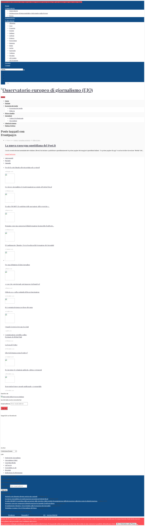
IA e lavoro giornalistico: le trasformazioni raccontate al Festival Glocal (28, 187)
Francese (12, 28)
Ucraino (12, 55)
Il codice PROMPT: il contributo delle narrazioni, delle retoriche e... (27, 206)
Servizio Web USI (52, 515)
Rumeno (12, 43)
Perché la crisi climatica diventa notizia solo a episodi (22, 168)
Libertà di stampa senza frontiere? (16, 353)
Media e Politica (10, 126)
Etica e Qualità (9, 113)
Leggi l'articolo (10, 154)
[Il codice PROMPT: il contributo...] (10, 202)
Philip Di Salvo (36, 140)
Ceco (10, 26)
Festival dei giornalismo (13, 458)
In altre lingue (9, 21)
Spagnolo (12, 50)
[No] (137, 524)
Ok (118, 524)
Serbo (11, 48)
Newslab (8, 470)
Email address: (6, 404)
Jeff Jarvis (8, 465)
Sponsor (8, 63)
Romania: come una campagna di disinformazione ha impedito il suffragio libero (30, 503)
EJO (44, 515)
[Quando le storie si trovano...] (10, 322)
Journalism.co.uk (10, 468)
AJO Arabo (12, 58)
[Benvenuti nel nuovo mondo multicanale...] (10, 382)
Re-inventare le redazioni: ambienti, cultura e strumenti (23, 370)
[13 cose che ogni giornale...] (10, 280)
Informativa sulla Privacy (128, 524)
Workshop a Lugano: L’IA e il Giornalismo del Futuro (21, 508)
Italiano (11, 33)
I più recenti (9, 158)
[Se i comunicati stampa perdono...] (10, 303)
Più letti (7, 161)
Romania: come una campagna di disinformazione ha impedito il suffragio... (29, 226)
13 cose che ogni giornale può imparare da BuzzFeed (22, 284)
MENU (3, 97)
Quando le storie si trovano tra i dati (17, 327)
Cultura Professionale (16, 118)
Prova (11, 16)
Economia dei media (11, 106)
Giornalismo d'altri (11, 460)
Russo (11, 45)
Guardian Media (10, 463)
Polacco (11, 38)
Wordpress (11, 515)
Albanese (12, 23)
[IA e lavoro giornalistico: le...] (10, 182)
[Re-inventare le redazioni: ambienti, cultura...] (10, 365)
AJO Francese (13, 60)
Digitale (7, 103)
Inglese (11, 31)
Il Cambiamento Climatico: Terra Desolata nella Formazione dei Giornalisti (29, 245)
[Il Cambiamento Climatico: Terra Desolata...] (10, 241)
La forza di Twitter (11, 345)
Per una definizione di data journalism (17, 265)
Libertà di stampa (10, 123)
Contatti (7, 65)
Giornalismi (8, 116)
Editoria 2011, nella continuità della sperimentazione (22, 292)
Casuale (8, 163)
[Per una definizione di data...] (10, 260)
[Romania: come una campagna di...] (10, 221)
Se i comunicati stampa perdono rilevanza (19, 307)
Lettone (11, 36)
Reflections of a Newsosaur (14, 473)
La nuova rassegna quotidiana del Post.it (30, 145)
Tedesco (12, 53)
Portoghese (13, 40)
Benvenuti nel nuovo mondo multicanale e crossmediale (23, 386)
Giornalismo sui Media (24, 140)
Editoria (12, 111)
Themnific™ (25, 515)
